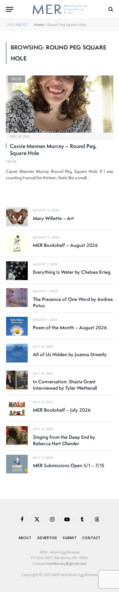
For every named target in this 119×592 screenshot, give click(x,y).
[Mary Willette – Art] (17, 216)
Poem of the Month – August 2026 (70, 327)
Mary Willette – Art (53, 218)
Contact (91, 537)
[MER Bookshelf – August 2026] (17, 243)
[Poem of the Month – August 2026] (17, 326)
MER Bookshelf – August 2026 (65, 245)
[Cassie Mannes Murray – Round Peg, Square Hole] (59, 104)
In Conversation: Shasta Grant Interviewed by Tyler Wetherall (65, 384)
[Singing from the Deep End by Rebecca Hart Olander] (17, 435)
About (24, 537)
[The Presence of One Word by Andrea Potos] (17, 297)
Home (39, 24)
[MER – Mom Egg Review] (59, 9)
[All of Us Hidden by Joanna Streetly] (17, 353)
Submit (70, 537)
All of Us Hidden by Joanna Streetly (70, 354)
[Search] (110, 9)
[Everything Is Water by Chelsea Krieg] (17, 270)
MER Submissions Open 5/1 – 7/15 (68, 465)
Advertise (47, 537)
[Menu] (9, 9)
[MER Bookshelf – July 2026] (17, 408)
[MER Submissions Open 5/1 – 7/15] (17, 464)
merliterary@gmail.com (67, 563)
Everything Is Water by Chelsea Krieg (71, 272)
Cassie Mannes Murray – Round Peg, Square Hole (53, 149)
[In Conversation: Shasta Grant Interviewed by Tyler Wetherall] (17, 380)
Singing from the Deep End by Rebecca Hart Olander (64, 440)
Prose (16, 79)
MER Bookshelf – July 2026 (62, 410)
